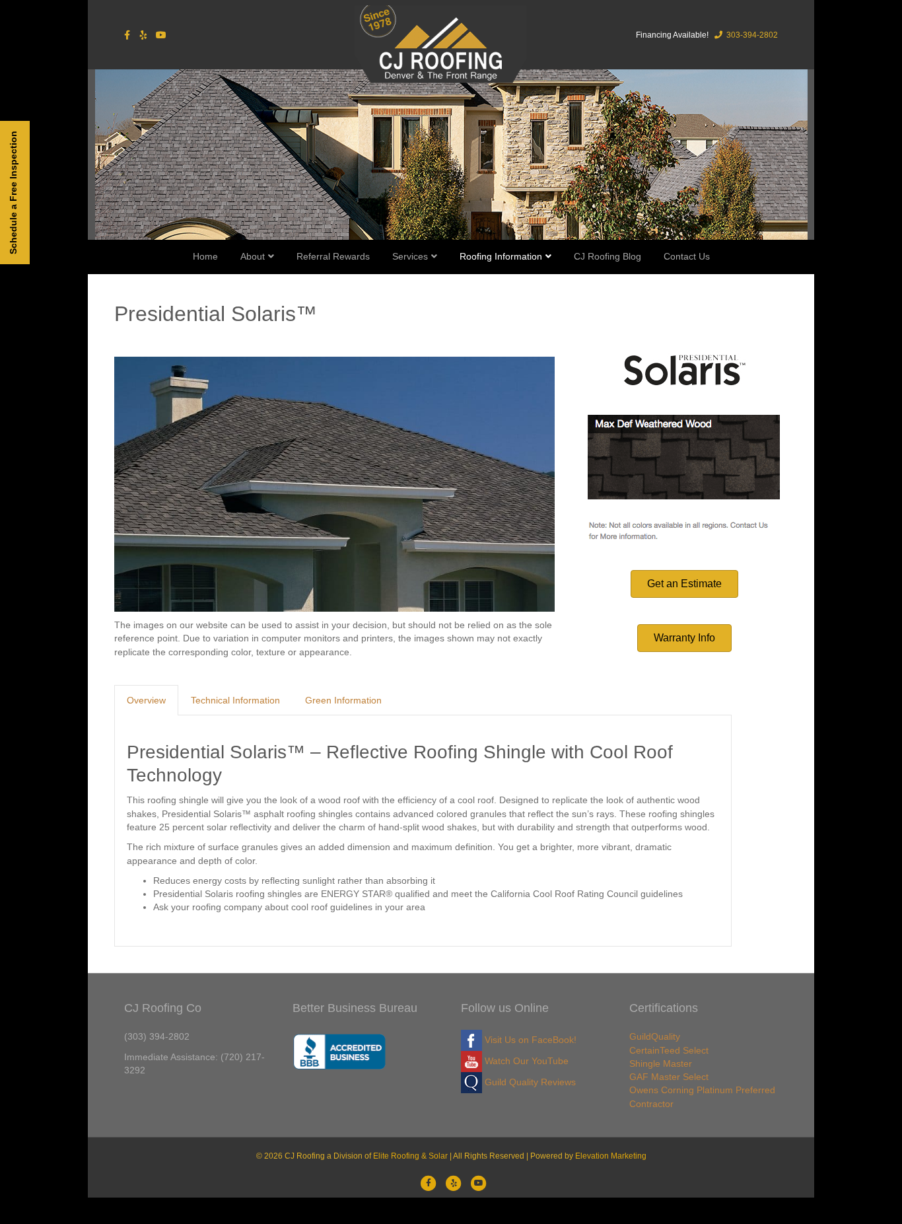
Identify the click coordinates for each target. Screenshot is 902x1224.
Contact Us (687, 256)
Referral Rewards (333, 256)
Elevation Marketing (610, 1156)
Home (205, 256)
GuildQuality (654, 1036)
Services (410, 256)
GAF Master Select (669, 1076)
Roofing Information (501, 256)
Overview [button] (146, 700)
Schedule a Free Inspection (13, 192)
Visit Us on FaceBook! (529, 1039)
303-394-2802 (751, 35)
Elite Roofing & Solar (410, 1156)
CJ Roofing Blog (607, 256)
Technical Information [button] (235, 700)
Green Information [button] (343, 700)
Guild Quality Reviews (529, 1082)
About (252, 256)
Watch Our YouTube (525, 1061)
